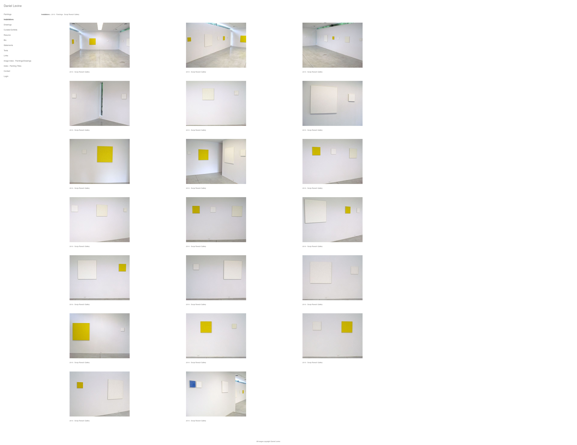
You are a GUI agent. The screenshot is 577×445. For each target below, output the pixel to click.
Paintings (7, 14)
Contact (7, 71)
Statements (8, 45)
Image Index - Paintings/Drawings (17, 60)
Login (6, 76)
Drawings (8, 24)
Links (6, 55)
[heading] (11, 6)
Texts (6, 50)
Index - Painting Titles (12, 66)
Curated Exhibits (10, 29)
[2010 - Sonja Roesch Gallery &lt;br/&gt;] (100, 45)
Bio (5, 40)
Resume (7, 35)
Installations (9, 19)
